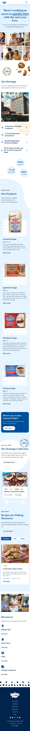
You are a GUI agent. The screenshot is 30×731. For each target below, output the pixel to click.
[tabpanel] (15, 485)
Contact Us (15, 712)
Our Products (15, 701)
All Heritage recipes (8, 462)
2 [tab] (12, 501)
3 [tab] (14, 501)
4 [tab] (17, 501)
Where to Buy (6, 253)
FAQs (15, 714)
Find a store (8, 428)
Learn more (4, 634)
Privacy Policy (12, 723)
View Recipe (6, 581)
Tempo (17, 725)
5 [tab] (19, 501)
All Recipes (6, 538)
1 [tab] (10, 501)
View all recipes (7, 531)
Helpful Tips (15, 706)
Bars (15, 538)
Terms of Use (19, 723)
